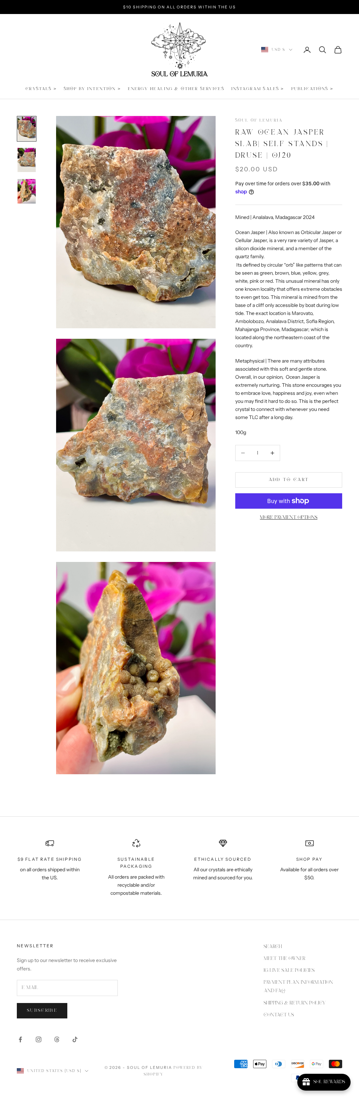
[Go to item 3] (26, 191)
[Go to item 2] (26, 160)
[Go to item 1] (26, 129)
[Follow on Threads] (56, 1039)
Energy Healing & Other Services (176, 88)
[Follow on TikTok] (75, 1039)
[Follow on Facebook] (20, 1039)
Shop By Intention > (92, 88)
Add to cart (289, 479)
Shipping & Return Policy (295, 1003)
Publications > (312, 88)
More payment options (288, 517)
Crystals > (41, 88)
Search (273, 946)
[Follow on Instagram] (38, 1039)
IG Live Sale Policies (289, 970)
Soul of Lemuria (259, 120)
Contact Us (279, 1015)
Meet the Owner (284, 958)
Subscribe (42, 1010)
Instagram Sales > (257, 88)
